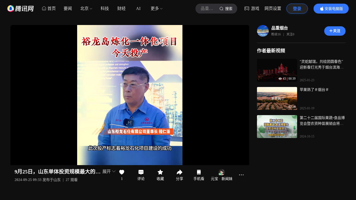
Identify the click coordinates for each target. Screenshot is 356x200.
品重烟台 (279, 28)
